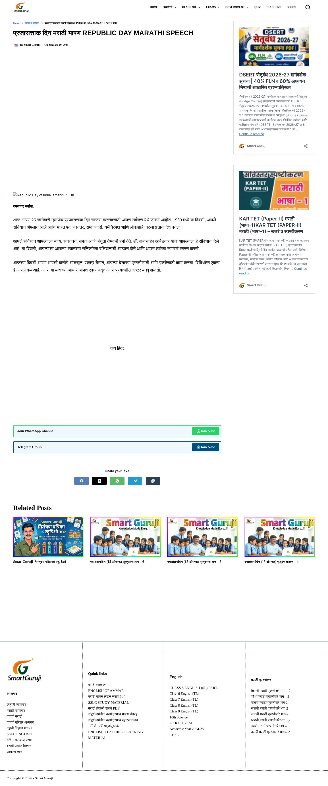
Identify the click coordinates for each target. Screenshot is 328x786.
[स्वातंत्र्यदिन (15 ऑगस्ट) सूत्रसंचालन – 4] (280, 537)
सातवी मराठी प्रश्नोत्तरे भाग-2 (269, 714)
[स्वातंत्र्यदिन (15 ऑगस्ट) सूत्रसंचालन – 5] (202, 537)
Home (154, 7)
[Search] (307, 7)
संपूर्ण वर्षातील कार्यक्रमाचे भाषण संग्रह (112, 714)
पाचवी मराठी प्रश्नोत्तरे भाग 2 (269, 702)
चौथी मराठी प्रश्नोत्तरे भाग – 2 (270, 696)
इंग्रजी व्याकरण (16, 704)
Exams (211, 7)
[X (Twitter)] (99, 481)
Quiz (257, 7)
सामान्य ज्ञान (14, 752)
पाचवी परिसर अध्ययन (20, 722)
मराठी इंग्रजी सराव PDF (104, 708)
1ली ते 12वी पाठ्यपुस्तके (103, 726)
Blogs (291, 7)
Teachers (273, 7)
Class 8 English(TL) (184, 705)
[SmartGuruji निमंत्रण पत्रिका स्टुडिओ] (48, 537)
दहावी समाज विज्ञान (19, 746)
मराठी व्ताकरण (16, 710)
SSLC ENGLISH (19, 734)
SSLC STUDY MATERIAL (108, 702)
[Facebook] (81, 481)
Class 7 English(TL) (184, 699)
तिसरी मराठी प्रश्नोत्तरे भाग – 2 (271, 691)
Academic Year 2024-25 (187, 729)
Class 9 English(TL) (184, 711)
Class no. (189, 7)
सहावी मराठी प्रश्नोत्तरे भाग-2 (269, 708)
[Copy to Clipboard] (153, 481)
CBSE (174, 735)
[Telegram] (135, 481)
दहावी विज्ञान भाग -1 (19, 728)
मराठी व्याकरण (97, 685)
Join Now (207, 431)
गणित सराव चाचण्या (19, 740)
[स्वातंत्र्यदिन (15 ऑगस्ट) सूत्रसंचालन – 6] (125, 537)
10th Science (179, 717)
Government (235, 7)
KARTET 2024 (181, 723)
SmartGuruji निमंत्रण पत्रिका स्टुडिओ (39, 562)
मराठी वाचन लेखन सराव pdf (106, 696)
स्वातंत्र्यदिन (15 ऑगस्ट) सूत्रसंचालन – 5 (194, 562)
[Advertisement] (117, 88)
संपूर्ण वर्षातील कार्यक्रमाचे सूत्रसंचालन (113, 720)
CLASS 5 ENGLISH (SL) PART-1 (195, 688)
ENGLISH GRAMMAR (106, 691)
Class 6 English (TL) (184, 693)
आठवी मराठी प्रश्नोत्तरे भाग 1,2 (271, 720)
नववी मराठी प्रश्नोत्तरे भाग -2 (269, 726)
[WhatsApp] (117, 481)
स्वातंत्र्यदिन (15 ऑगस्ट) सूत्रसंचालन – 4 (272, 562)
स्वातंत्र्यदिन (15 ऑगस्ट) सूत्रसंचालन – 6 (117, 562)
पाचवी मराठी (14, 716)
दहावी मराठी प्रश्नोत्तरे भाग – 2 (270, 732)
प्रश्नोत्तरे (168, 7)
